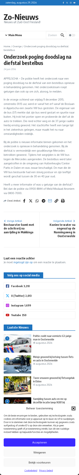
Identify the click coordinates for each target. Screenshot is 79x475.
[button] (73, 408)
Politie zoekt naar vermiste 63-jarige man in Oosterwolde (52, 337)
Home (7, 46)
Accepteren (39, 442)
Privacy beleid (46, 470)
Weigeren (39, 452)
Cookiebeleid (30, 470)
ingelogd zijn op (23, 262)
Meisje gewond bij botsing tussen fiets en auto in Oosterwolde (53, 358)
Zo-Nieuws (21, 17)
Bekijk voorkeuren (40, 462)
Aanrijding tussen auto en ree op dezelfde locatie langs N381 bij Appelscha (50, 402)
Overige (17, 46)
